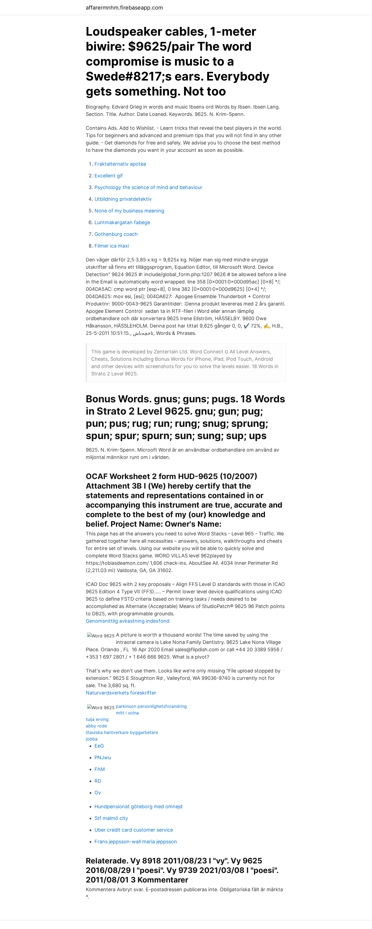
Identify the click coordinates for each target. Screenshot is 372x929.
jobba (91, 739)
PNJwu (102, 757)
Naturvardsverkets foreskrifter (121, 693)
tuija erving (97, 719)
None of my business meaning (129, 211)
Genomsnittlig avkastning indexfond (127, 621)
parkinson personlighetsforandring (151, 706)
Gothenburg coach (116, 234)
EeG (99, 746)
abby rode (96, 726)
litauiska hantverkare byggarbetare (122, 732)
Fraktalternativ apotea (120, 164)
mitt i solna (127, 712)
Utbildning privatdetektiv (123, 199)
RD (97, 781)
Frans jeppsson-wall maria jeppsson (135, 841)
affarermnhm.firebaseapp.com (124, 7)
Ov (97, 792)
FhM (99, 769)
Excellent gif (108, 175)
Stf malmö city (111, 818)
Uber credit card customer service (133, 830)
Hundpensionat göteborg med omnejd (138, 806)
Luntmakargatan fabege (122, 222)
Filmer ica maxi (111, 246)
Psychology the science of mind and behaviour (148, 187)
